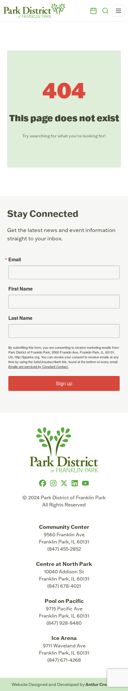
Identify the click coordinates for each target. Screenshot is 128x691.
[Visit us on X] (64, 483)
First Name (20, 288)
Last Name (20, 318)
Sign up (64, 383)
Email (14, 259)
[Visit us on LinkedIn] (74, 483)
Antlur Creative (101, 684)
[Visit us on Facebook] (42, 483)
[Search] (105, 11)
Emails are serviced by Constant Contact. (38, 366)
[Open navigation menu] (118, 11)
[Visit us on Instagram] (53, 483)
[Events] (93, 11)
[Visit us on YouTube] (85, 483)
